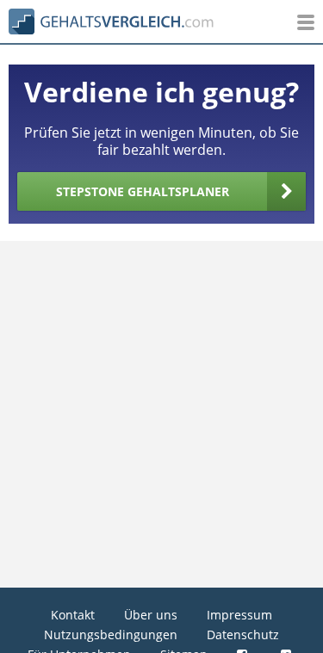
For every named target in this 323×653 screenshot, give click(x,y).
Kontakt (73, 615)
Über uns (150, 615)
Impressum (239, 615)
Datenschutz (243, 634)
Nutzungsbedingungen (110, 634)
